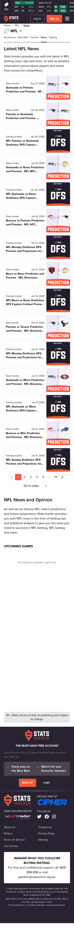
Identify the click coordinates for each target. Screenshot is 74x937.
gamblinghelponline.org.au (36, 877)
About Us (9, 827)
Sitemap (43, 840)
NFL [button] (17, 25)
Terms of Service (14, 840)
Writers (8, 834)
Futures (34, 37)
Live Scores (11, 846)
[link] (39, 817)
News (26, 25)
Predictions (10, 37)
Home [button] (7, 25)
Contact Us (45, 827)
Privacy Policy (46, 834)
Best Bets (23, 37)
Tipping (53, 37)
